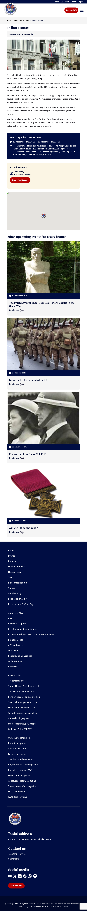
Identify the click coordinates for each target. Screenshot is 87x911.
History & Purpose (17, 623)
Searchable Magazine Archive (22, 702)
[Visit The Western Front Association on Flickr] (36, 876)
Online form (13, 858)
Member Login (15, 572)
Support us (13, 588)
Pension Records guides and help (24, 697)
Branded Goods (15, 640)
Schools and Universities (20, 656)
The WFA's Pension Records (21, 691)
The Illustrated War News (20, 759)
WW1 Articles (14, 675)
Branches (18, 20)
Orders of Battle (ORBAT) (20, 729)
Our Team (13, 650)
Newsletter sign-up (17, 582)
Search (66, 1)
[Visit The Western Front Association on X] (15, 876)
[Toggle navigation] (81, 10)
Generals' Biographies (18, 718)
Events (11, 556)
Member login (77, 1)
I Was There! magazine (19, 775)
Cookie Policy (14, 593)
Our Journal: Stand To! (19, 738)
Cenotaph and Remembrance (22, 629)
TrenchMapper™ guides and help (24, 686)
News (10, 618)
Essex (27, 20)
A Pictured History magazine (22, 781)
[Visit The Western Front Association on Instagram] (30, 876)
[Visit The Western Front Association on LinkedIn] (20, 876)
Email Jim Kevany (20, 180)
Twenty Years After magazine (22, 786)
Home (56, 1)
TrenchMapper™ (16, 680)
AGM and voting (16, 645)
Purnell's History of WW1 (20, 770)
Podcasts (12, 666)
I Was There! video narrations (22, 707)
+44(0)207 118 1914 (16, 854)
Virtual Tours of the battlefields (23, 713)
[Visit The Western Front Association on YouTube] (10, 876)
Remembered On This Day (20, 604)
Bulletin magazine (17, 743)
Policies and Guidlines (18, 599)
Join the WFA (71, 10)
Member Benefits (16, 566)
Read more (14, 310)
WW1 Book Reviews (17, 797)
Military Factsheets (17, 791)
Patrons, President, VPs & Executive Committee (31, 634)
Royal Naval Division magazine (23, 764)
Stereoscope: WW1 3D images (22, 723)
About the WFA (15, 613)
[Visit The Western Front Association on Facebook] (25, 876)
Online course (15, 661)
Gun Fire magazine (17, 748)
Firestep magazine (17, 754)
